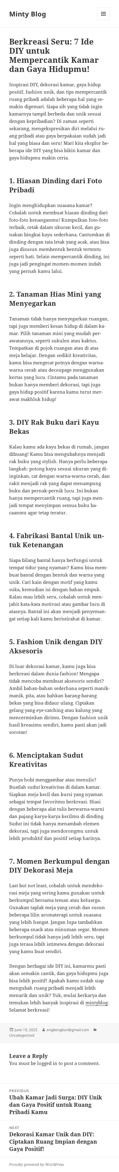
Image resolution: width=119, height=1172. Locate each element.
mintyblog (96, 1002)
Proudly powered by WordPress (36, 1164)
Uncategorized (21, 1035)
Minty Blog (27, 13)
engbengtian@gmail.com (68, 1029)
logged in (47, 1063)
